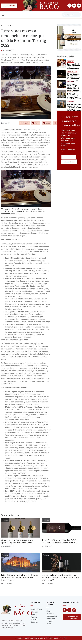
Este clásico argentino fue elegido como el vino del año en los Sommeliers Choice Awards (20, 577)
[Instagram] (79, 6)
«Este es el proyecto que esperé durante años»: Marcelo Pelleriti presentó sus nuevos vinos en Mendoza (74, 88)
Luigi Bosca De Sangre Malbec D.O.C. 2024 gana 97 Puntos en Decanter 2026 (60, 541)
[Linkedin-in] (74, 6)
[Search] (65, 14)
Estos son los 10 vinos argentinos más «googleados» (73, 66)
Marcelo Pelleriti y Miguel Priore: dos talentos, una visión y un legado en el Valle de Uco (74, 108)
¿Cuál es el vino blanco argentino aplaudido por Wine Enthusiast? (74, 96)
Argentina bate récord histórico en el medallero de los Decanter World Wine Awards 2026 (60, 577)
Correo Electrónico (68, 151)
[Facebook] (69, 6)
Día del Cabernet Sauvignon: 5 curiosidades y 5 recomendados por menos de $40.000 (73, 78)
